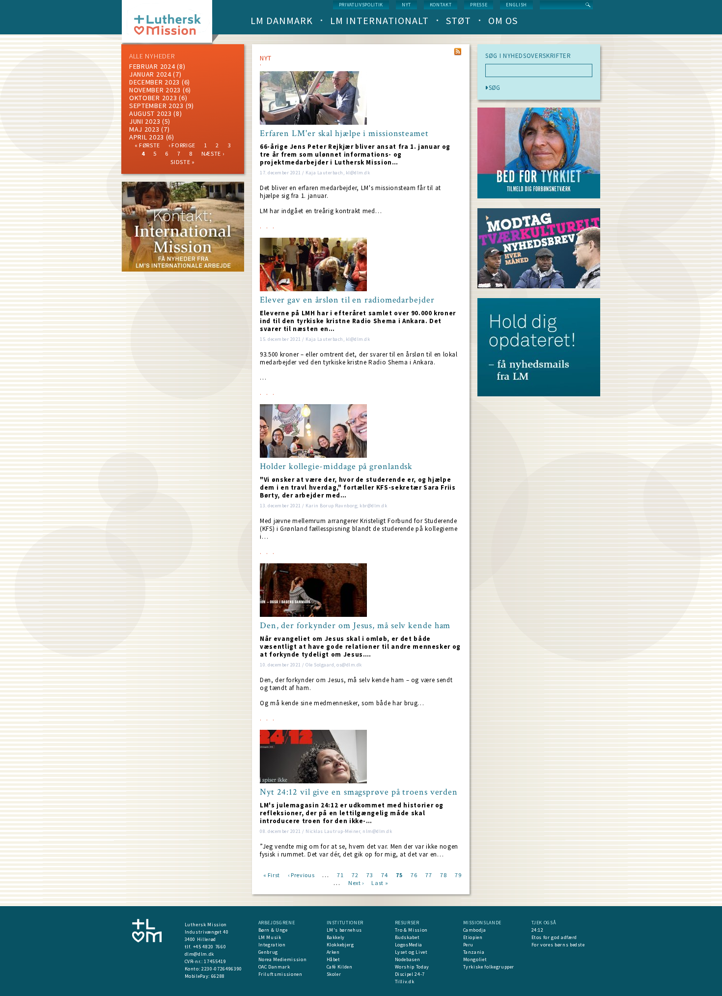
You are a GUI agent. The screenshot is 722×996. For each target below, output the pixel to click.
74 (384, 874)
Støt (458, 20)
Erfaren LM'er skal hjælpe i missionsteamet (344, 133)
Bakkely (336, 937)
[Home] (171, 24)
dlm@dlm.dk (200, 954)
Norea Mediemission (282, 959)
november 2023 (155, 89)
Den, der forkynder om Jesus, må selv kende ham (355, 625)
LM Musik (269, 937)
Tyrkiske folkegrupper (489, 967)
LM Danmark (281, 20)
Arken (333, 952)
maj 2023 (144, 129)
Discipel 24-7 (410, 974)
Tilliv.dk (405, 981)
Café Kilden (340, 967)
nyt (406, 4)
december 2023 (154, 82)
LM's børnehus (344, 930)
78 (443, 874)
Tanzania (474, 952)
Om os (503, 20)
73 (369, 874)
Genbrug (268, 952)
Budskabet (407, 937)
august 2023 (150, 113)
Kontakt (441, 4)
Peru (468, 944)
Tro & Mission (411, 930)
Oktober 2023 (153, 97)
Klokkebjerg (340, 944)
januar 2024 (150, 74)
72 (355, 874)
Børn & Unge (273, 930)
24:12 (537, 930)
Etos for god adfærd (554, 937)
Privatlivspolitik (361, 4)
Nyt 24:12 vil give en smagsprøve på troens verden (359, 792)
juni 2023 (144, 121)
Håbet (333, 959)
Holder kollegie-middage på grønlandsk (336, 466)
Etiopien (473, 937)
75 (399, 874)
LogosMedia (409, 944)
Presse (478, 4)
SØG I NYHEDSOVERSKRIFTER (528, 56)
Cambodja (474, 930)
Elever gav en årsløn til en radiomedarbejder (347, 300)
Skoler (334, 974)
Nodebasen (407, 959)
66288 (218, 976)
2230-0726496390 (221, 969)
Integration (272, 944)
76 (414, 874)
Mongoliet (475, 959)
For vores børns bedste (558, 944)
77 (428, 874)
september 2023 (156, 105)
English (516, 4)
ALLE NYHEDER (151, 56)
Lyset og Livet (411, 952)
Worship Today (412, 967)
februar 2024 (152, 66)
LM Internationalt (379, 20)
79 (458, 874)
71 (340, 874)
